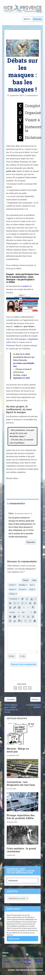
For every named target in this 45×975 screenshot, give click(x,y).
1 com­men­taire (31, 95)
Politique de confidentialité (27, 962)
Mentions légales (37, 961)
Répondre (31, 542)
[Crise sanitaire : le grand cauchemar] (22, 835)
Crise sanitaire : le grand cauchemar (21, 850)
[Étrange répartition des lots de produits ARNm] (22, 801)
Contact (17, 960)
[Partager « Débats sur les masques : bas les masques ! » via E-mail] (25, 688)
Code (34, 580)
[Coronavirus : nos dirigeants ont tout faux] (22, 768)
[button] (14, 599)
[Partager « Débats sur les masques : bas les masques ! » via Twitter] (20, 688)
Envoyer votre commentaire (23, 664)
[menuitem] (12, 585)
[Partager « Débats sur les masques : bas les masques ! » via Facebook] (15, 688)
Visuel (25, 580)
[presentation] (12, 585)
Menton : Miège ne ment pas (18, 750)
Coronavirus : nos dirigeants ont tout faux (21, 783)
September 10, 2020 (21, 378)
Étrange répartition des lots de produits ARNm (21, 817)
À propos (6, 961)
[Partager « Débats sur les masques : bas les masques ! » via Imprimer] (29, 688)
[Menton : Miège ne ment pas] (22, 734)
